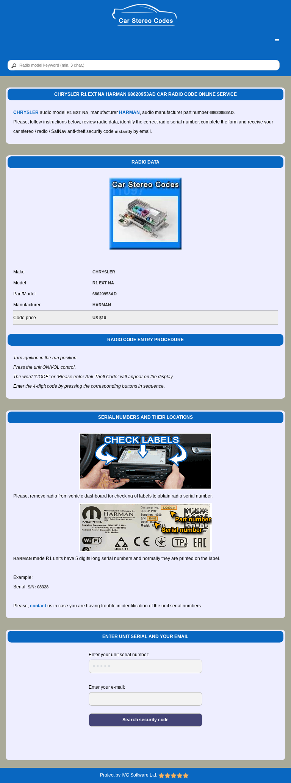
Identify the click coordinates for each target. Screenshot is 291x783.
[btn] (12, 65)
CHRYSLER (26, 112)
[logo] (144, 15)
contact (38, 605)
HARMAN (129, 112)
